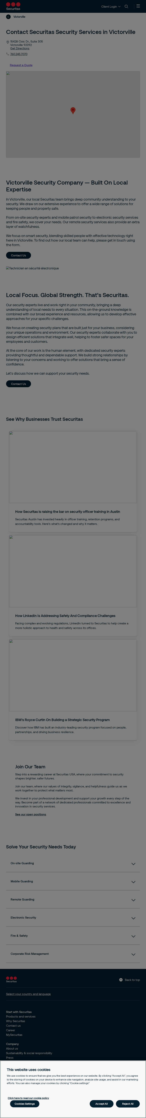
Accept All (101, 1103)
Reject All (127, 1103)
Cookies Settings (25, 1103)
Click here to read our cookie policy (28, 1098)
